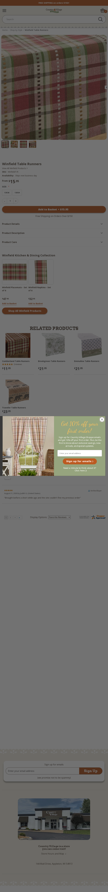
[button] (80, 461)
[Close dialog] (102, 419)
